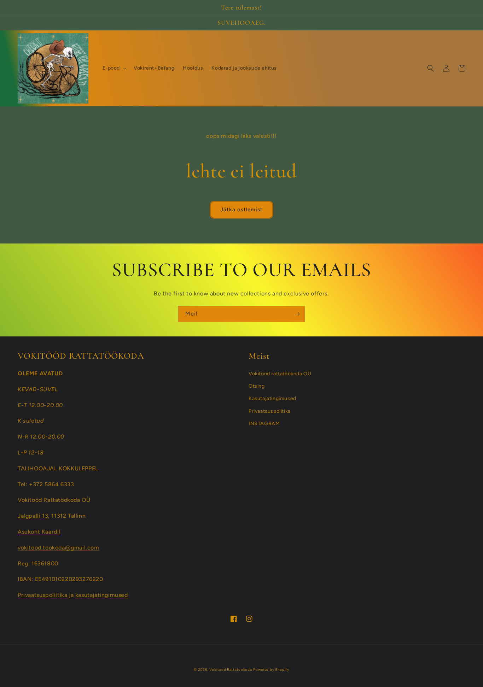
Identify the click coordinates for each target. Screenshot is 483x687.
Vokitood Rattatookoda (230, 669)
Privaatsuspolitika (270, 411)
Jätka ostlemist (241, 209)
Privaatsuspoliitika (43, 595)
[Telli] (297, 314)
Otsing (257, 386)
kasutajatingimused (101, 595)
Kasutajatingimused (272, 398)
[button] (114, 68)
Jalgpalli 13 (33, 515)
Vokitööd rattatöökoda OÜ (280, 374)
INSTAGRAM (264, 424)
